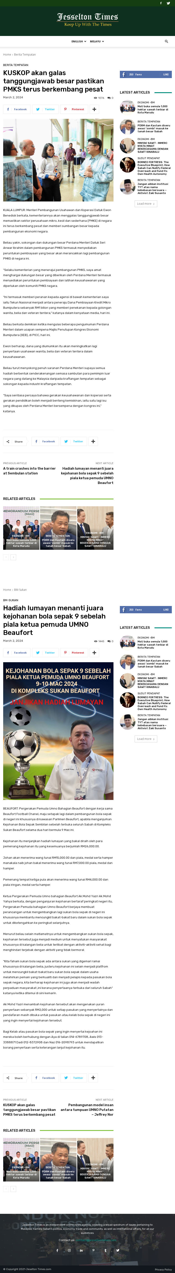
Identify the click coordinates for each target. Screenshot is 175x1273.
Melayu (95, 41)
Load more (144, 204)
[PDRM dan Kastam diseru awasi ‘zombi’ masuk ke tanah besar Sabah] (58, 528)
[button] (166, 41)
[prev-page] (6, 557)
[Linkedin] (81, 1250)
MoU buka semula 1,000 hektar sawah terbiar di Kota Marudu (21, 543)
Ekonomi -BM (20, 536)
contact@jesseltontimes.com (96, 1240)
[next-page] (13, 557)
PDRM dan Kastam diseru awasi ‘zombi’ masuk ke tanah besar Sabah (58, 543)
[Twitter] (168, 3)
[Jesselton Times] (87, 21)
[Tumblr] (105, 1250)
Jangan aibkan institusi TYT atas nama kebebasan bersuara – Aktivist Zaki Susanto (153, 189)
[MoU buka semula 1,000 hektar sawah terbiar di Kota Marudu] (21, 528)
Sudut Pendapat (149, 158)
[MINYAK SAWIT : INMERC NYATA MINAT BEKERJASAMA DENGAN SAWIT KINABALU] (95, 528)
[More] (94, 109)
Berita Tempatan (25, 54)
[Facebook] (160, 3)
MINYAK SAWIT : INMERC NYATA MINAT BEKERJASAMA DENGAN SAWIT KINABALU (95, 542)
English (77, 41)
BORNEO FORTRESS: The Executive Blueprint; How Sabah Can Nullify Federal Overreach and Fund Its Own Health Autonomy (154, 168)
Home (7, 54)
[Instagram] (69, 1250)
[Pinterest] (93, 1250)
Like (166, 74)
